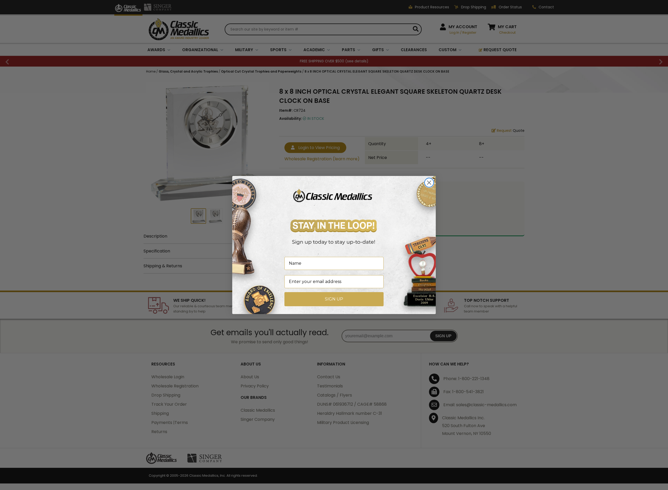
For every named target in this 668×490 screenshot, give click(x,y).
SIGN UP (334, 299)
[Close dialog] (429, 182)
